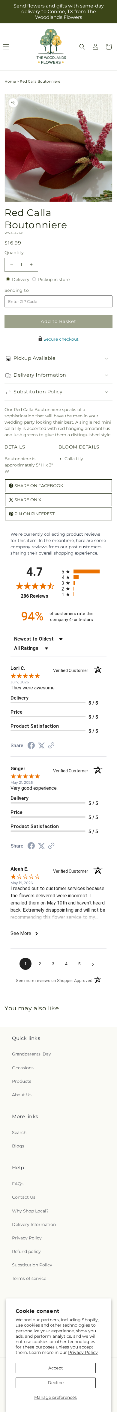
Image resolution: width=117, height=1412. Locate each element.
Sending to (25, 290)
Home (10, 81)
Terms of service (29, 1278)
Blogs (18, 1146)
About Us (22, 1094)
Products (21, 1081)
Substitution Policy (32, 1265)
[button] (82, 46)
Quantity (14, 252)
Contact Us (23, 1197)
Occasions (23, 1067)
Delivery (21, 279)
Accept (55, 1368)
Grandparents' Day (31, 1054)
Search (19, 1132)
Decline (56, 1382)
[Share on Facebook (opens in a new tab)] (31, 746)
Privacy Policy (83, 1352)
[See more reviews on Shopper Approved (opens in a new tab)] (51, 746)
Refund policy (26, 1251)
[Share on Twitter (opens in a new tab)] (41, 745)
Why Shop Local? (30, 1211)
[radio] (84, 571)
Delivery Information (34, 1224)
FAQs (17, 1183)
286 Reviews (39, 596)
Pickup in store (54, 279)
